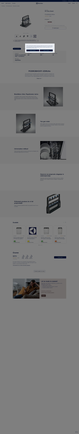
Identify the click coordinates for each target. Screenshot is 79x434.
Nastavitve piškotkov (33, 50)
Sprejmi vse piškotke (46, 50)
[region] (40, 48)
